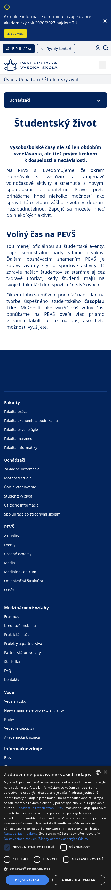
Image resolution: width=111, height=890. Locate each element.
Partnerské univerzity (22, 652)
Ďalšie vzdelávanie (20, 487)
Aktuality (11, 535)
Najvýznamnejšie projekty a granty (34, 710)
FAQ (7, 670)
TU (74, 23)
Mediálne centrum (20, 571)
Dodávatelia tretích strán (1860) (40, 808)
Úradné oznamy (17, 553)
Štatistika (12, 661)
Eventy (9, 544)
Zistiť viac (15, 33)
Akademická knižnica (22, 737)
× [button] (105, 772)
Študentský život (18, 496)
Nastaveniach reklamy (20, 833)
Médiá (9, 562)
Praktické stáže (17, 634)
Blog (8, 757)
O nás (9, 589)
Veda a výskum (17, 701)
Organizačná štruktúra (23, 580)
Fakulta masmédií (19, 438)
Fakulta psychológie (21, 429)
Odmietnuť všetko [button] (79, 880)
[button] (102, 65)
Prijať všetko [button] (27, 880)
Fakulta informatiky (20, 447)
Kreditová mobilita (20, 625)
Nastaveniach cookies (20, 838)
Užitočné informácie (21, 505)
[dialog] (55, 828)
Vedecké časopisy (19, 728)
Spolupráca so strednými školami (32, 514)
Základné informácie (21, 469)
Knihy (9, 719)
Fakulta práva (15, 411)
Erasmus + (13, 616)
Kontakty (11, 679)
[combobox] (98, 772)
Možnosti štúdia (18, 478)
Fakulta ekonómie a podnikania (31, 420)
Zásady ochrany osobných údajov (63, 838)
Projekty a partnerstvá (23, 643)
